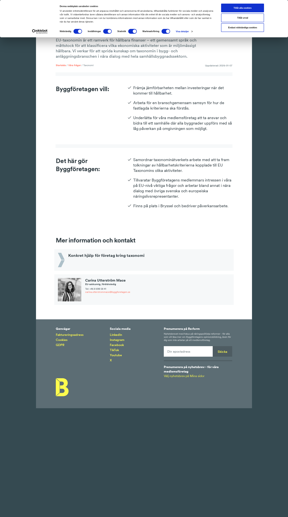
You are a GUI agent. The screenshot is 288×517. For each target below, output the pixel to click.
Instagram (117, 340)
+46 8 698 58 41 (98, 288)
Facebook (117, 345)
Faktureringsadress (70, 335)
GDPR (60, 345)
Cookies (62, 340)
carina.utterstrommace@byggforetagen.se (107, 291)
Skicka (222, 352)
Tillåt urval (242, 17)
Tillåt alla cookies (243, 8)
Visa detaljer (182, 31)
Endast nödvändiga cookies (242, 27)
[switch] (107, 31)
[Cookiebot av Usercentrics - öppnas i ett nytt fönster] (40, 31)
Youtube (116, 355)
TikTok (114, 350)
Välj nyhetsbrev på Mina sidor (184, 376)
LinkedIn (116, 335)
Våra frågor (74, 65)
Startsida (61, 65)
